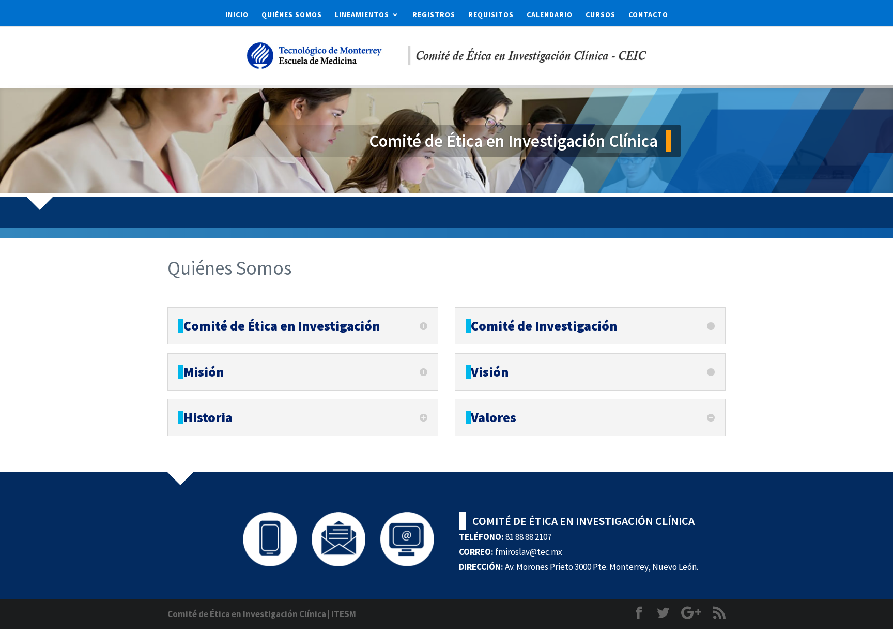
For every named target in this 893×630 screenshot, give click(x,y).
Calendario (550, 15)
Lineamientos (362, 15)
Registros (433, 15)
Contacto (648, 15)
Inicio (237, 15)
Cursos (600, 15)
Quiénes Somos (291, 15)
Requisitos (491, 15)
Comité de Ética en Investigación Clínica (246, 614)
